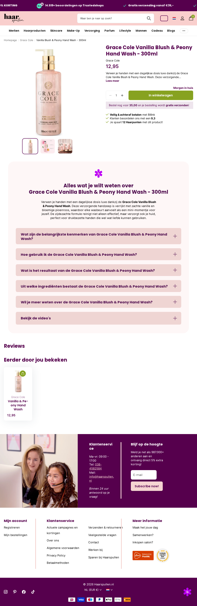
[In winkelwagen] (23, 373)
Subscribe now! (147, 486)
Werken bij (95, 550)
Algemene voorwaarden (63, 548)
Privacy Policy (56, 555)
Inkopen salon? (143, 542)
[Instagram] (6, 592)
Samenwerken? (143, 535)
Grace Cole (26, 40)
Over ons (53, 540)
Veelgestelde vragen (102, 535)
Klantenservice (60, 520)
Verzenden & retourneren (105, 527)
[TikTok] (33, 592)
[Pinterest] (14, 592)
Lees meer (112, 80)
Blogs (171, 31)
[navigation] (30, 146)
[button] (122, 95)
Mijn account (15, 520)
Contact (93, 542)
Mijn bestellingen (15, 535)
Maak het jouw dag (145, 527)
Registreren (12, 527)
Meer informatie (147, 520)
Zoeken (149, 18)
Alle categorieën (14, 30)
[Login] (182, 18)
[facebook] (24, 592)
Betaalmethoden (58, 563)
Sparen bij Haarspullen (103, 557)
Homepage (10, 40)
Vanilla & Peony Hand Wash (18, 405)
